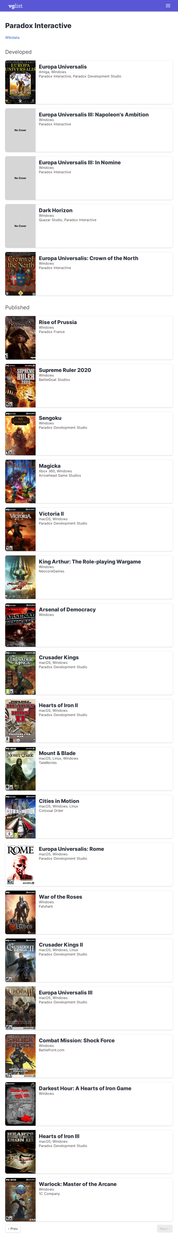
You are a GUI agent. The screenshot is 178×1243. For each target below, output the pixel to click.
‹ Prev (13, 1228)
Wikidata (12, 37)
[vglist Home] (15, 5)
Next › (165, 1228)
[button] (168, 5)
